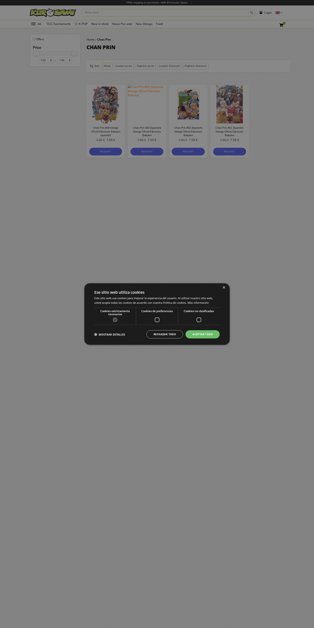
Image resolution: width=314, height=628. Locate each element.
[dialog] (157, 314)
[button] (109, 334)
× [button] (223, 287)
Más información (198, 302)
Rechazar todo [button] (165, 334)
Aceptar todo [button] (202, 334)
